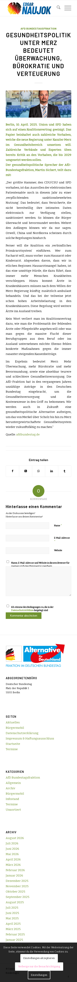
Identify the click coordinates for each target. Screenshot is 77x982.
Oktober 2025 (15, 891)
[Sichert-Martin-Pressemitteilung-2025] (38, 104)
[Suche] (56, 8)
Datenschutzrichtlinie (22, 610)
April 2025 (13, 923)
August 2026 (15, 838)
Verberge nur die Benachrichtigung (39, 966)
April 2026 (13, 859)
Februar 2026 (15, 870)
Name (58, 525)
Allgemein (13, 783)
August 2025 (15, 902)
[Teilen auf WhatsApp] (38, 471)
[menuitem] (56, 8)
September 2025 (17, 897)
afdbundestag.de (28, 434)
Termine (12, 749)
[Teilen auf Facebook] (12, 471)
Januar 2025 (14, 940)
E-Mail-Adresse (62, 540)
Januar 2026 (14, 875)
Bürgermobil (15, 728)
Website (58, 550)
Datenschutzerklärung (22, 733)
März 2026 (13, 865)
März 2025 (13, 929)
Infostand (12, 799)
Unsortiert (13, 809)
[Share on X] (25, 471)
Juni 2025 (12, 913)
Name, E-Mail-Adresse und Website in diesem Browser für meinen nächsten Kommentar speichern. (40, 565)
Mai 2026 (12, 854)
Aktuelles (13, 722)
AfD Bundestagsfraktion (38, 28)
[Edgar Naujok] (32, 8)
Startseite (13, 744)
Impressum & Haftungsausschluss (30, 738)
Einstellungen (39, 975)
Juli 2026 (12, 843)
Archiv (10, 788)
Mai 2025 (12, 918)
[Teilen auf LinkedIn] (51, 471)
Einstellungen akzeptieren (39, 958)
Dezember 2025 (17, 881)
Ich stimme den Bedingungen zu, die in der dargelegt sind (32, 609)
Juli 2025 (12, 907)
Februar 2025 (15, 934)
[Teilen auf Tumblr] (64, 471)
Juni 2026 (12, 849)
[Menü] (65, 8)
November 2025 (17, 886)
